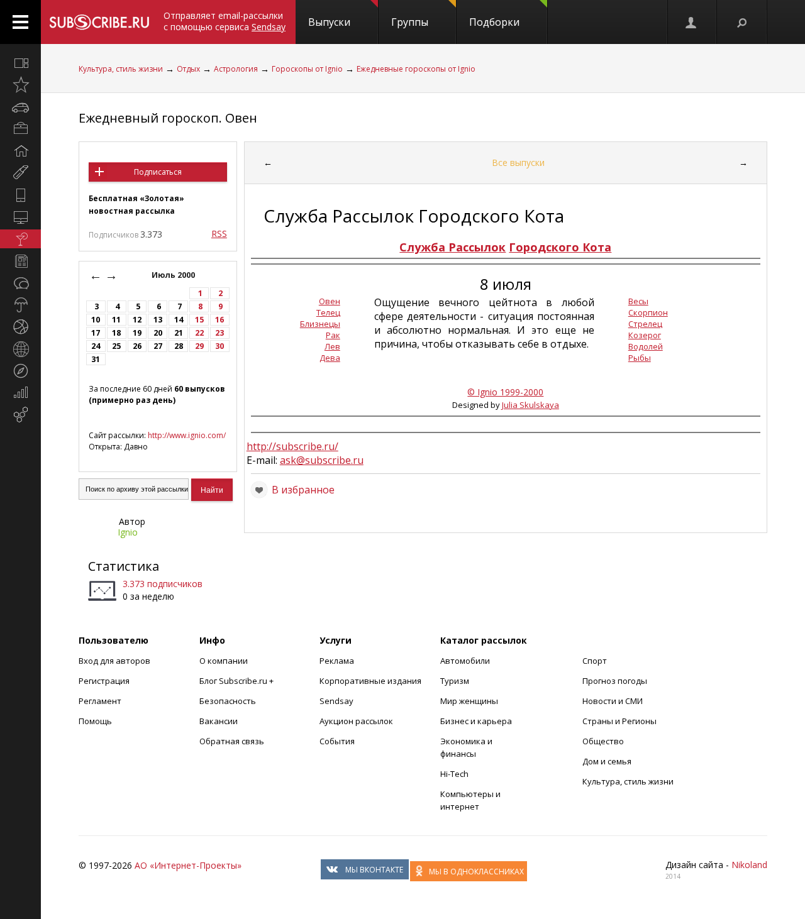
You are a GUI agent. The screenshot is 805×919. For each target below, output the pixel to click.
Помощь (95, 721)
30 (219, 346)
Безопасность (227, 701)
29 (199, 346)
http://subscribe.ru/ (292, 446)
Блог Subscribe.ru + (237, 680)
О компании (223, 660)
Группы (409, 22)
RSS (219, 233)
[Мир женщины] (20, 172)
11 (116, 319)
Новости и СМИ (612, 701)
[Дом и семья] (20, 150)
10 (95, 319)
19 (137, 332)
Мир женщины (469, 701)
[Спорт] (20, 326)
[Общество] (20, 282)
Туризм (454, 680)
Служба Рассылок (452, 247)
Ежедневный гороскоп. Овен (168, 117)
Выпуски (329, 22)
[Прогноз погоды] (20, 304)
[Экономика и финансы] (20, 392)
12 (137, 319)
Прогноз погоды (614, 680)
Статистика (123, 566)
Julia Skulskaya (530, 404)
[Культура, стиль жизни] (20, 238)
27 (157, 346)
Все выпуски (518, 162)
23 (219, 332)
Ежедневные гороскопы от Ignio (416, 68)
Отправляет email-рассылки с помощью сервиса (225, 21)
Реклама (336, 660)
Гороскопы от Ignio (307, 68)
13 (157, 319)
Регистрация (104, 680)
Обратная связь (231, 741)
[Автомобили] (20, 106)
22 (199, 332)
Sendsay (336, 701)
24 (95, 346)
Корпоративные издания (370, 680)
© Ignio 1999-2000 (505, 392)
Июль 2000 (174, 275)
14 (178, 319)
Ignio (128, 532)
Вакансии (218, 721)
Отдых (188, 68)
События (337, 741)
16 (219, 319)
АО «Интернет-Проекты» (188, 865)
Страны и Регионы (619, 721)
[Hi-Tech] (20, 194)
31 (95, 359)
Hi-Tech (454, 773)
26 (137, 346)
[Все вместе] (20, 62)
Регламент (100, 701)
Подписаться (158, 172)
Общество (603, 741)
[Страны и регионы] (20, 348)
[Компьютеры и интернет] (20, 216)
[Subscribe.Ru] (99, 22)
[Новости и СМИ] (20, 260)
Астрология (236, 68)
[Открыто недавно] (20, 84)
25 (116, 346)
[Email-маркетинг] (20, 414)
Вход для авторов (114, 660)
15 (199, 319)
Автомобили (465, 660)
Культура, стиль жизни (121, 68)
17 (95, 332)
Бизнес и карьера (476, 721)
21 (178, 332)
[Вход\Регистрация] (692, 22)
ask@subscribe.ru (322, 460)
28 (178, 346)
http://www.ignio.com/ (187, 435)
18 (116, 332)
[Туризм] (20, 370)
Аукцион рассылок (356, 721)
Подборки (494, 22)
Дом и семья (606, 761)
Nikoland (749, 865)
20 (157, 332)
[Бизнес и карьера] (20, 128)
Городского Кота (560, 247)
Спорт (594, 660)
